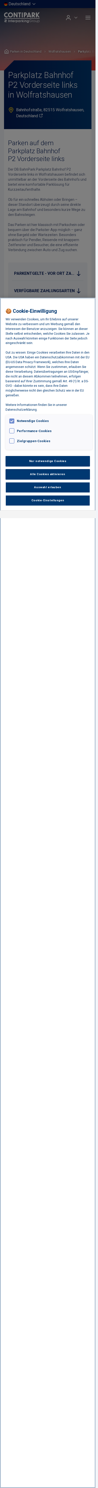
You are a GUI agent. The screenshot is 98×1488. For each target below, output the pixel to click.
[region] (47, 893)
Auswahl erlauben (47, 487)
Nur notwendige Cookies (48, 461)
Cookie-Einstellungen (47, 500)
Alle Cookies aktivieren (47, 474)
